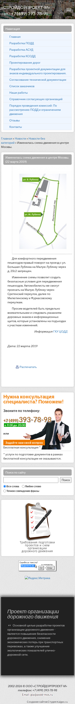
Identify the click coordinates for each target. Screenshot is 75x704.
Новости (20, 138)
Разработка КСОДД (22, 56)
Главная (15, 36)
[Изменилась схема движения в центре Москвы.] (42, 210)
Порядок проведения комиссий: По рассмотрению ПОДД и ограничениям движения (35, 110)
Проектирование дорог (24, 62)
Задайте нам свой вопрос (24, 442)
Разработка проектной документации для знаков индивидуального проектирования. (37, 71)
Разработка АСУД (21, 49)
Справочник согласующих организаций (35, 99)
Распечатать (28, 367)
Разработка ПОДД (21, 43)
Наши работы (18, 92)
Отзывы (14, 120)
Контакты (15, 126)
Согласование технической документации (37, 79)
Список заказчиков (21, 86)
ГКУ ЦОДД (60, 331)
